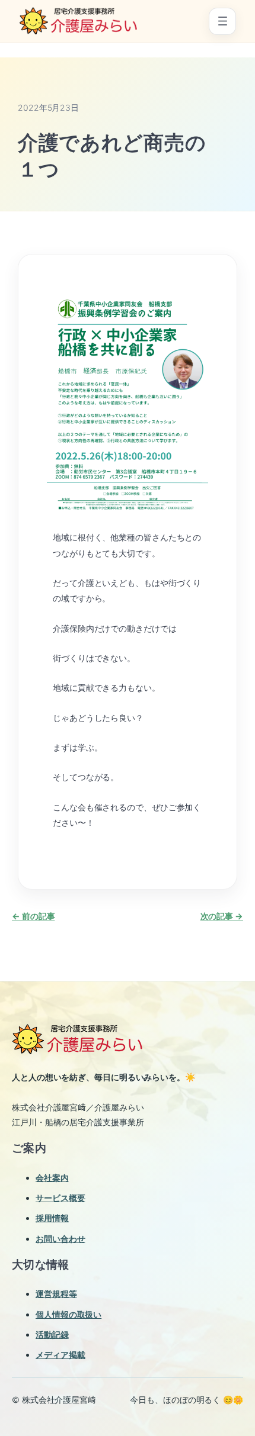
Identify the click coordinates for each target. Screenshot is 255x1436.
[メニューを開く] (222, 21)
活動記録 (52, 1334)
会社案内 (52, 1178)
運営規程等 (56, 1294)
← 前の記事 (33, 916)
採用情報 (52, 1218)
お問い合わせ (60, 1239)
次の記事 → (221, 916)
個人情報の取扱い (68, 1314)
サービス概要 (60, 1198)
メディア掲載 (60, 1355)
